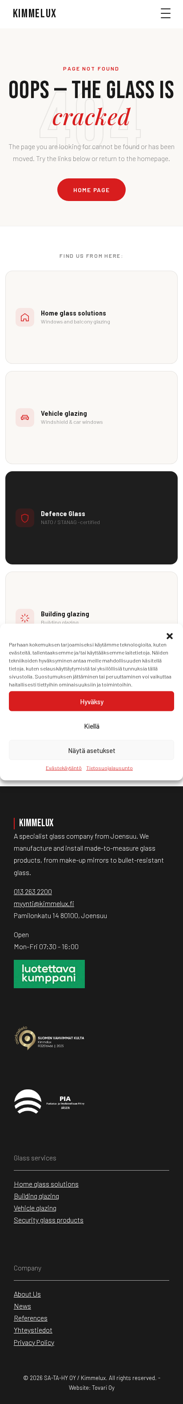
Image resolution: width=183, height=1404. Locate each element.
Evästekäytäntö (64, 768)
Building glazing (36, 1195)
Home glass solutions (46, 1183)
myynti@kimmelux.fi (44, 903)
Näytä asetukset (91, 750)
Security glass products (49, 1219)
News (22, 1305)
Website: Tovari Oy (92, 1387)
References (31, 1317)
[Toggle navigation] (170, 17)
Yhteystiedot (33, 1329)
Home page (91, 189)
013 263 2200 (33, 891)
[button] (169, 635)
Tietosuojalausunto (109, 768)
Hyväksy (91, 701)
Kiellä (91, 726)
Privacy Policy (34, 1342)
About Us (27, 1294)
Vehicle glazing (35, 1207)
